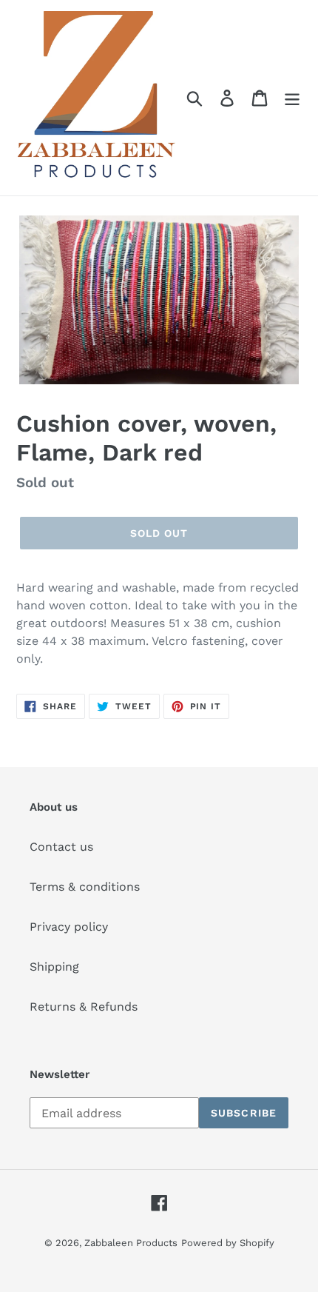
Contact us (61, 847)
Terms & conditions (85, 887)
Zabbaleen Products (130, 1242)
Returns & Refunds (84, 1007)
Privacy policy (69, 927)
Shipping (54, 967)
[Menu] (292, 98)
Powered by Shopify (227, 1242)
